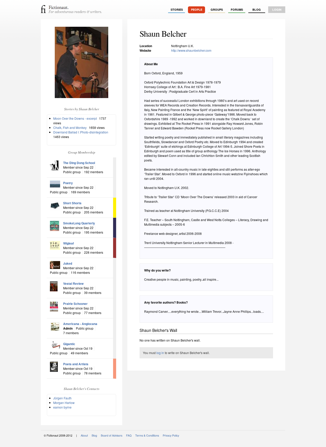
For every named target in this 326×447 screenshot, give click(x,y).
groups (217, 9)
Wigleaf (68, 243)
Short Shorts (72, 203)
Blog (256, 9)
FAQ (128, 435)
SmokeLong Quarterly (79, 223)
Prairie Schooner (75, 303)
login (276, 9)
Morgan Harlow (64, 402)
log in (160, 352)
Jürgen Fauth (62, 398)
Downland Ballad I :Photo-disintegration (80, 132)
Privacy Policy (171, 435)
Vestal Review (73, 283)
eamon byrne (62, 407)
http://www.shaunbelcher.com (191, 50)
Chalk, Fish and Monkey (70, 127)
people (196, 9)
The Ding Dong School (79, 162)
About (84, 435)
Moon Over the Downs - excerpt (75, 118)
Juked (67, 263)
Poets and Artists (75, 364)
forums (237, 9)
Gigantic (69, 344)
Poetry (68, 183)
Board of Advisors (111, 435)
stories (177, 9)
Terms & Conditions (147, 435)
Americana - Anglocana (80, 323)
